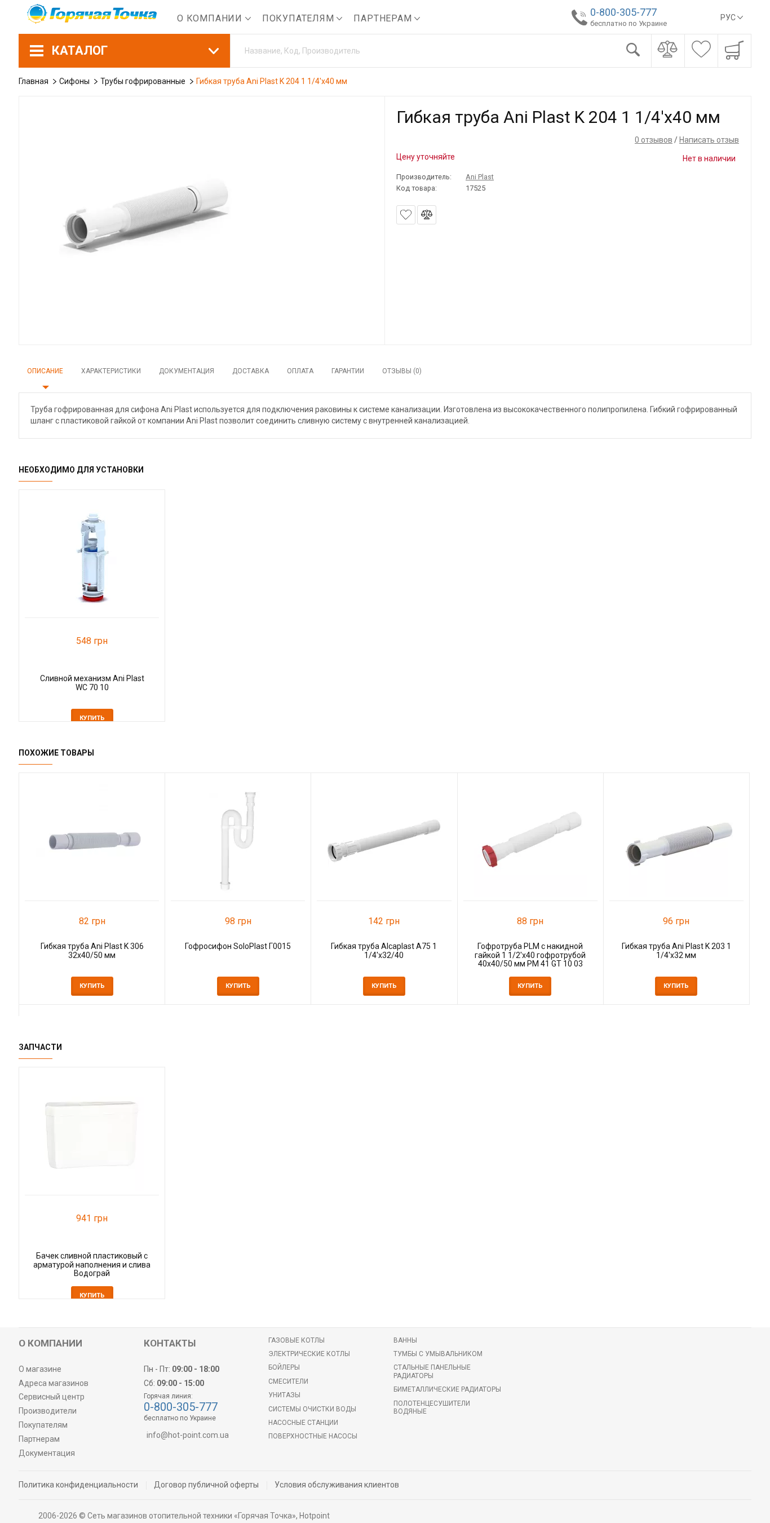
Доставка (250, 371)
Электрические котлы (309, 1354)
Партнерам (383, 18)
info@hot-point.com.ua (188, 1435)
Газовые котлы (296, 1340)
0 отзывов (653, 139)
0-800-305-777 (623, 12)
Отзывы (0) (402, 371)
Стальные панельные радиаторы (432, 1371)
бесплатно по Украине (628, 23)
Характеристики (111, 371)
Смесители (288, 1381)
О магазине (40, 1369)
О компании (211, 18)
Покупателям (299, 18)
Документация (186, 371)
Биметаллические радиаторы (447, 1389)
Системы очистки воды (312, 1409)
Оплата (300, 371)
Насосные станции (303, 1423)
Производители (48, 1410)
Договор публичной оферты (206, 1484)
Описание (45, 371)
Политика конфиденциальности (78, 1484)
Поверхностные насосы (312, 1436)
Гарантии (347, 371)
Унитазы (284, 1395)
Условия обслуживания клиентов (337, 1484)
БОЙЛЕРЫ (284, 1367)
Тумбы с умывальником (438, 1354)
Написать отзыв (709, 139)
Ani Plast (480, 177)
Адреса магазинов (53, 1383)
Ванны (405, 1340)
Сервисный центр (52, 1396)
